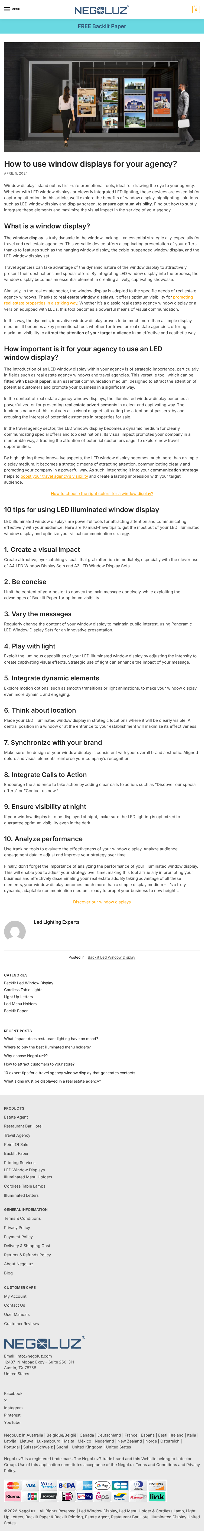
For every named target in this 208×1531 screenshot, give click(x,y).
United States (118, 1447)
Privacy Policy (17, 1227)
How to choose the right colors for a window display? (102, 493)
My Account (15, 1296)
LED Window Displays (24, 1170)
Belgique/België (61, 1435)
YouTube (12, 1422)
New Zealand (130, 1441)
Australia (35, 1435)
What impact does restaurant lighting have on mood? (51, 1038)
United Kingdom (87, 1447)
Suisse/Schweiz (38, 1447)
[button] (195, 9)
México (84, 1441)
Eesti (162, 1435)
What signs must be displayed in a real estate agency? (52, 1081)
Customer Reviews (21, 1323)
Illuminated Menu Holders (28, 1177)
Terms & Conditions (22, 1218)
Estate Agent (16, 1117)
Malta (69, 1441)
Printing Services (19, 1162)
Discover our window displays (102, 901)
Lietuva (26, 1441)
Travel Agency (17, 1135)
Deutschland (109, 1435)
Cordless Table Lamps (25, 1186)
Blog (8, 1273)
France (131, 1435)
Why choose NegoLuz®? (26, 1055)
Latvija (10, 1441)
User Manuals (17, 1314)
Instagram (13, 1407)
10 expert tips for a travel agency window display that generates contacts (69, 1072)
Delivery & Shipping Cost (27, 1245)
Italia (191, 1435)
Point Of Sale (16, 1144)
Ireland (177, 1435)
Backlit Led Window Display (111, 957)
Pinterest (12, 1415)
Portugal (12, 1447)
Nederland (104, 1441)
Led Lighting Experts (56, 922)
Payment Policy (18, 1236)
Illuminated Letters (21, 1195)
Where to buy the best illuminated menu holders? (47, 1047)
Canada (87, 1435)
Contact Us (14, 1305)
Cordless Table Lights (23, 989)
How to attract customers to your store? (39, 1064)
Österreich (170, 1441)
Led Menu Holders (20, 1003)
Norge (151, 1441)
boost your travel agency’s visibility (54, 476)
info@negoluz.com (34, 1356)
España (148, 1435)
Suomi (62, 1447)
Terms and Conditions (156, 1464)
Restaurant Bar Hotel (23, 1126)
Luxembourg (48, 1441)
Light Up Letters (18, 996)
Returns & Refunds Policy (27, 1255)
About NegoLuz (18, 1263)
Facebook (13, 1393)
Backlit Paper (16, 1010)
